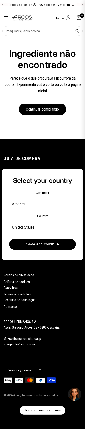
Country (42, 216)
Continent (42, 193)
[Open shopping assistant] (74, 394)
